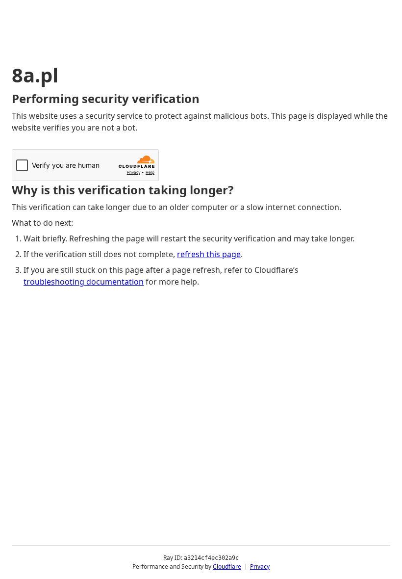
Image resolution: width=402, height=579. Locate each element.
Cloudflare (227, 566)
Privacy (260, 566)
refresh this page (209, 254)
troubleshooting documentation (84, 281)
